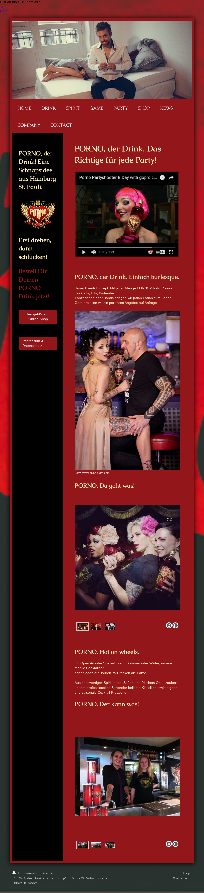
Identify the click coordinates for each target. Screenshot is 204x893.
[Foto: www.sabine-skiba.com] (127, 390)
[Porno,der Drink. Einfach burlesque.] (127, 571)
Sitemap (48, 873)
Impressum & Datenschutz (32, 343)
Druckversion (28, 873)
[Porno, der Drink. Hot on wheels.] (127, 788)
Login (187, 873)
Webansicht (182, 878)
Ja (1, 6)
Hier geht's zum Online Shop (38, 316)
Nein (4, 11)
